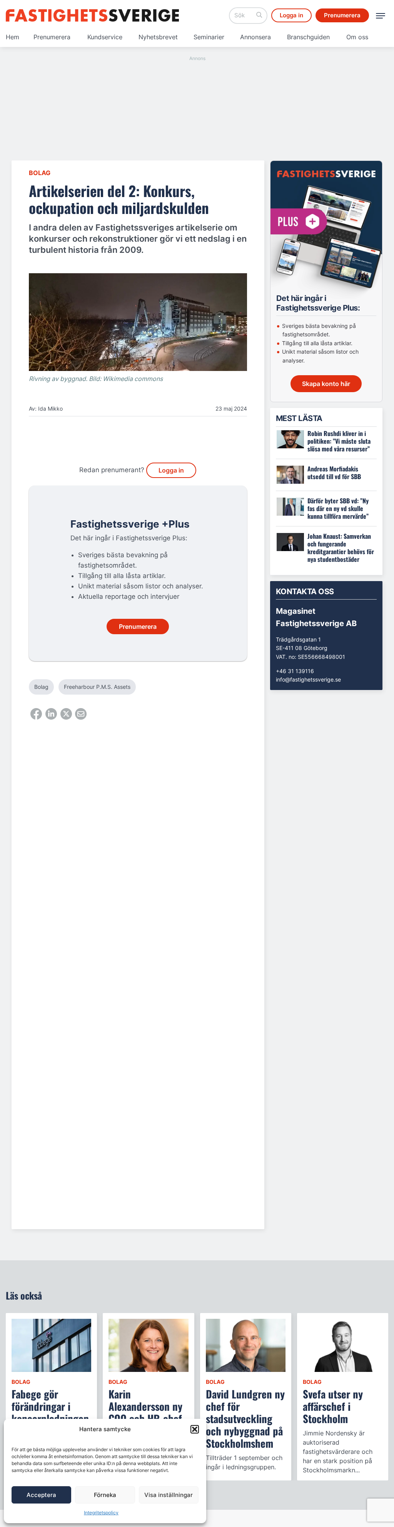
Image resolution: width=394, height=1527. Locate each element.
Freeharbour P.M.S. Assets (97, 686)
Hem (12, 37)
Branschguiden (308, 37)
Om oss (357, 37)
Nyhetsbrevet (158, 37)
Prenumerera (51, 37)
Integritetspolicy (101, 1512)
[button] (195, 1429)
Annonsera (255, 37)
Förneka (105, 1495)
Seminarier (209, 37)
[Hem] (92, 15)
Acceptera (41, 1495)
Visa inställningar (168, 1495)
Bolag (39, 173)
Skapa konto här (326, 384)
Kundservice (104, 37)
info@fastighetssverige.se (308, 679)
